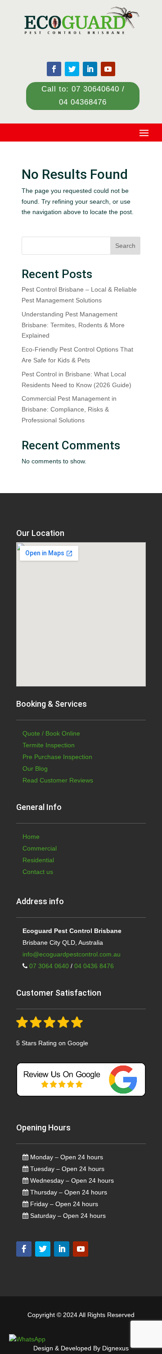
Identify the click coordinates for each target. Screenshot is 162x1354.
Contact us (37, 871)
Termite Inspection (48, 745)
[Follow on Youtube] (108, 69)
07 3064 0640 (48, 966)
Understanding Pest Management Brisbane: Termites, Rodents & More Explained (73, 325)
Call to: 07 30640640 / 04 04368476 (83, 95)
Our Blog (35, 768)
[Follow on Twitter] (72, 69)
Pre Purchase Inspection (57, 756)
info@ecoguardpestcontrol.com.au (71, 954)
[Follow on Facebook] (54, 69)
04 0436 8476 (94, 966)
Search (125, 245)
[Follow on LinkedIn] (90, 69)
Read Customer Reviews (57, 780)
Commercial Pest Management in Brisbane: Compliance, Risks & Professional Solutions (69, 409)
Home (31, 836)
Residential (38, 860)
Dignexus (115, 1348)
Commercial (39, 848)
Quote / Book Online (51, 733)
